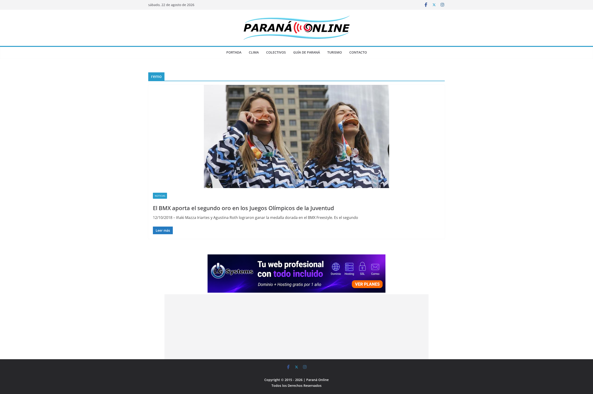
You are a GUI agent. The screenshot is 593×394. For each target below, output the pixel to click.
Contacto (358, 52)
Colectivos (276, 52)
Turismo (334, 52)
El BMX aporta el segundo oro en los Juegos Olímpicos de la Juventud (243, 208)
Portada (233, 52)
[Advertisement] (296, 326)
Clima (254, 52)
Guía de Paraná (306, 52)
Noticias (160, 195)
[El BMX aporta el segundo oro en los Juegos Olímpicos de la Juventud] (296, 136)
